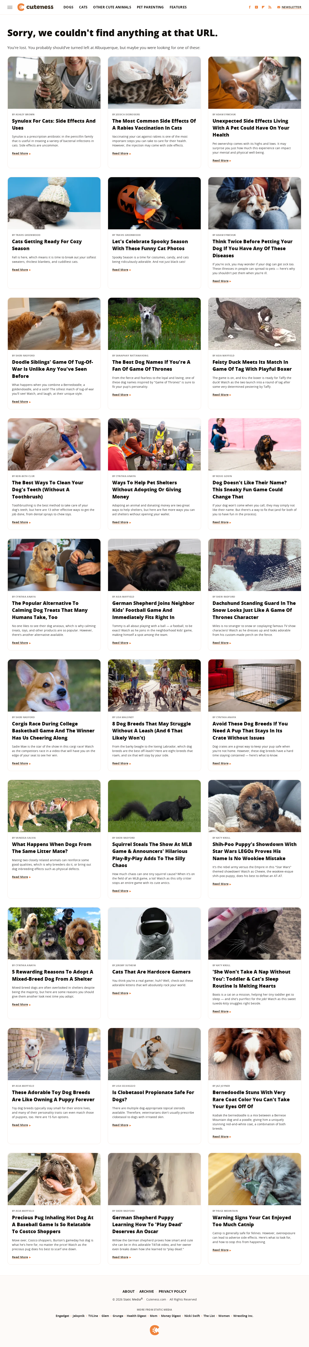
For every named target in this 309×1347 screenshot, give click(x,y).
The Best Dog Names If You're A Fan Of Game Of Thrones (151, 365)
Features (178, 7)
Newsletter (291, 7)
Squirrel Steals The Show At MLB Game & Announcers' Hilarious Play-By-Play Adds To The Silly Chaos (152, 855)
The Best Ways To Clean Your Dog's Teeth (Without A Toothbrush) (47, 489)
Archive (146, 1291)
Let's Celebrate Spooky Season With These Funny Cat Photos (150, 245)
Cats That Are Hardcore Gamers (151, 971)
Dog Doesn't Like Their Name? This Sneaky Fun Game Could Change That (250, 489)
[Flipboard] (263, 7)
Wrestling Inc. (243, 1316)
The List (209, 1316)
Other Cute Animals (112, 7)
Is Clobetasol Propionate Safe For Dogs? (153, 1096)
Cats (83, 7)
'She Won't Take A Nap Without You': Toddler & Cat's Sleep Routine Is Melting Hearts (252, 978)
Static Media (132, 1299)
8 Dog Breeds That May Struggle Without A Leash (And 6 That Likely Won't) (151, 730)
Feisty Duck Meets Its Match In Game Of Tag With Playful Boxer (252, 365)
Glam (105, 1316)
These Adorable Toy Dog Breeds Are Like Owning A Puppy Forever (53, 1096)
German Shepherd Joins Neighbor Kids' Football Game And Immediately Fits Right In (153, 610)
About (129, 1291)
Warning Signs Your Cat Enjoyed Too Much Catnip (252, 1221)
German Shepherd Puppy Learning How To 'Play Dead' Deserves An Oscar (147, 1224)
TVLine (93, 1316)
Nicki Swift (192, 1316)
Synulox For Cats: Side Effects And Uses (54, 124)
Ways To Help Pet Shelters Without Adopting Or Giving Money (146, 489)
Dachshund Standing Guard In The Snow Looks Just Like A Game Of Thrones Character (254, 610)
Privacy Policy (172, 1291)
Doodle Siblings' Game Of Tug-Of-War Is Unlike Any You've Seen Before (52, 369)
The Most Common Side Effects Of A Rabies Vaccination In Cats (154, 124)
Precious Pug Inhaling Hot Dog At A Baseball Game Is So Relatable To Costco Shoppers (53, 1224)
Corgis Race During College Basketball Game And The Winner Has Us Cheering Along (53, 730)
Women (224, 1316)
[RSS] (270, 7)
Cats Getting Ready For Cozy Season (47, 245)
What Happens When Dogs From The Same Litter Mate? (51, 847)
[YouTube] (256, 7)
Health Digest (136, 1316)
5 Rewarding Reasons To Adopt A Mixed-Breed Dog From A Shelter (52, 975)
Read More (20, 153)
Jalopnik (79, 1316)
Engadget (62, 1316)
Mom (153, 1316)
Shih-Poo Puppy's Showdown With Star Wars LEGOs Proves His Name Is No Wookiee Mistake (255, 851)
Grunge (118, 1316)
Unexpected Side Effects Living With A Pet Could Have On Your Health (251, 127)
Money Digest (171, 1316)
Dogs (68, 7)
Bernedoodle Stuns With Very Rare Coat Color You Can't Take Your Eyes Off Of (251, 1099)
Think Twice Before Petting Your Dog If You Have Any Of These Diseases (253, 248)
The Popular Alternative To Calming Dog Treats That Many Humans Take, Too (50, 610)
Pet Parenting (150, 7)
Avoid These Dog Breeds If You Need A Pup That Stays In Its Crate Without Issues (250, 730)
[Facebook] (249, 7)
